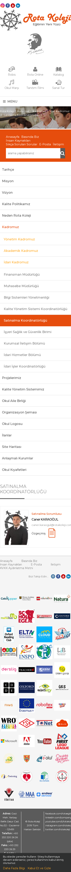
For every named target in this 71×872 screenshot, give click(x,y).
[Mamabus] (9, 618)
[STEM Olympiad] (9, 655)
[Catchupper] (9, 599)
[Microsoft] (9, 744)
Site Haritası (11, 447)
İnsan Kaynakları (18, 140)
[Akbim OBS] (44, 672)
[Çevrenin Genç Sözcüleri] (44, 658)
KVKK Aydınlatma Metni (16, 568)
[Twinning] (9, 778)
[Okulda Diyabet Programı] (62, 762)
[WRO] (9, 730)
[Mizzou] (27, 600)
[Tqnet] (44, 725)
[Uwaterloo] (27, 761)
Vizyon (7, 192)
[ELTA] (27, 637)
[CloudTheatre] (44, 641)
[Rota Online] (35, 71)
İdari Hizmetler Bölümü (22, 355)
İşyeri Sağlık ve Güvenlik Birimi (27, 332)
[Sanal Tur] (59, 84)
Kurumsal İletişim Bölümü (24, 343)
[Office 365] (62, 728)
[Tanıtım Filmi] (35, 84)
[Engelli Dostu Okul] (27, 781)
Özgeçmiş (39, 533)
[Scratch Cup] (62, 709)
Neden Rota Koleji (16, 215)
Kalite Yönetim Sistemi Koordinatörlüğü (35, 309)
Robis (12, 74)
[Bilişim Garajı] (62, 677)
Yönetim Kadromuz (19, 239)
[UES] (62, 691)
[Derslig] (9, 673)
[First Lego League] (62, 748)
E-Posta (45, 144)
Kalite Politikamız (16, 204)
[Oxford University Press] (27, 692)
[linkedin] (18, 5)
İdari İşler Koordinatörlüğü (24, 366)
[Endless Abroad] (44, 795)
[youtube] (12, 5)
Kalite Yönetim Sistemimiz (23, 389)
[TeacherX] (27, 671)
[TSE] (27, 727)
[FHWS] (9, 709)
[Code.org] (9, 695)
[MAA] (27, 797)
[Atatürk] (35, 53)
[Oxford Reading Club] (9, 641)
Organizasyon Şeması (19, 412)
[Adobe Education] (27, 746)
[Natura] (62, 601)
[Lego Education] (44, 600)
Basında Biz (30, 137)
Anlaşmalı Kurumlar (17, 458)
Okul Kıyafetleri (14, 470)
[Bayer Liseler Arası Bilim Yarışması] (62, 657)
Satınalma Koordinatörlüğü (21, 114)
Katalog (58, 74)
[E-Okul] (44, 762)
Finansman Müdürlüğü (22, 274)
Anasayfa (12, 137)
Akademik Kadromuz (21, 251)
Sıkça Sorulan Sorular (21, 144)
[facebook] (7, 5)
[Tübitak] (9, 800)
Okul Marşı (12, 88)
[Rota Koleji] (35, 29)
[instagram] (2, 5)
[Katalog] (59, 71)
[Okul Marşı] (12, 84)
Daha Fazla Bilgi (14, 868)
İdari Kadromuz (59, 111)
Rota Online (35, 74)
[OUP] (62, 618)
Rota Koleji (7, 111)
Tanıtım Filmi (35, 88)
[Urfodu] (9, 765)
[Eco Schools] (44, 780)
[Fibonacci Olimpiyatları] (44, 617)
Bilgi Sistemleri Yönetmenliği (26, 297)
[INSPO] (27, 659)
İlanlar (7, 435)
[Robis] (11, 70)
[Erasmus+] (27, 711)
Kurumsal (23, 111)
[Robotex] (44, 707)
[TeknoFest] (62, 639)
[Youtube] (44, 748)
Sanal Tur (58, 88)
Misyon (8, 181)
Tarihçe (8, 169)
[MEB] (62, 782)
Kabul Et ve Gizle (39, 868)
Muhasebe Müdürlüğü (21, 286)
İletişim (58, 144)
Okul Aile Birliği (14, 401)
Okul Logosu (12, 424)
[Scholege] (27, 622)
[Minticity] (44, 695)
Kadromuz (39, 111)
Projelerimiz (11, 378)
